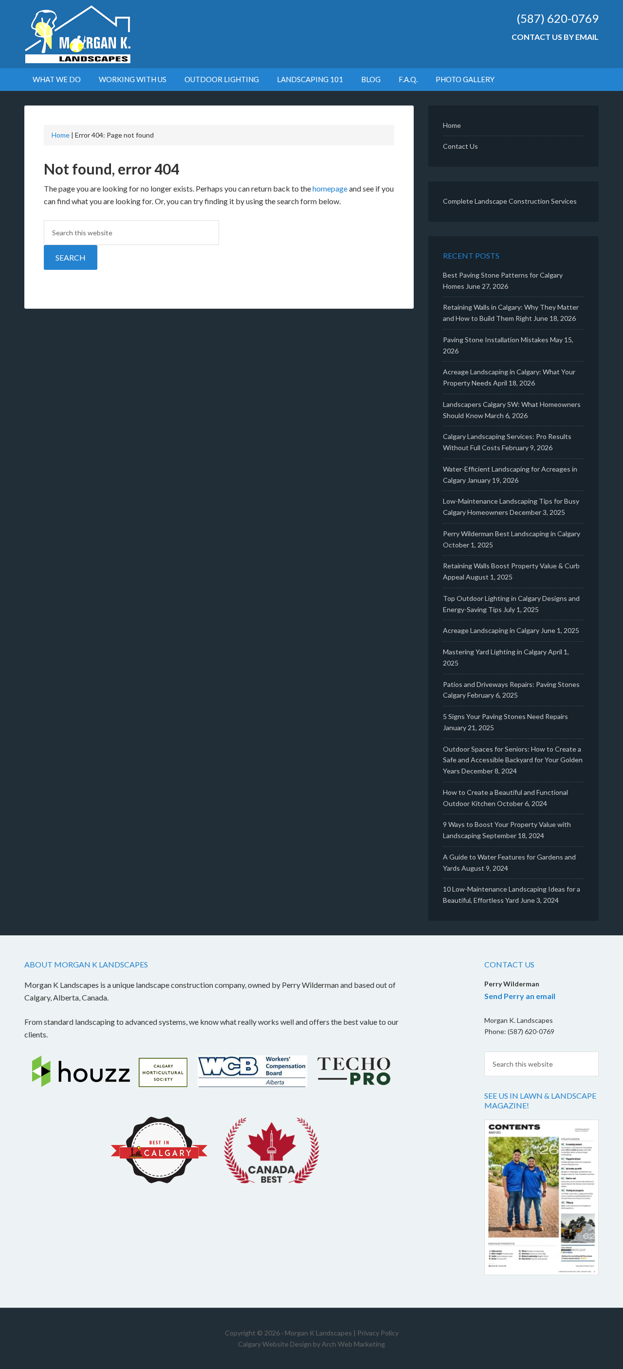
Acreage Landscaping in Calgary (491, 630)
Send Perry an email (519, 995)
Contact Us (460, 146)
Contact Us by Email (555, 36)
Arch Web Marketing (353, 1344)
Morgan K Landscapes (107, 34)
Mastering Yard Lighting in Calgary (495, 652)
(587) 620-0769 (557, 18)
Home (61, 135)
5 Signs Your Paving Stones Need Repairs (505, 716)
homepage (330, 188)
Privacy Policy (378, 1333)
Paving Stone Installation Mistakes (496, 339)
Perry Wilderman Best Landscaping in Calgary (511, 533)
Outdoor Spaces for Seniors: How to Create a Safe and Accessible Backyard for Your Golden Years (513, 760)
